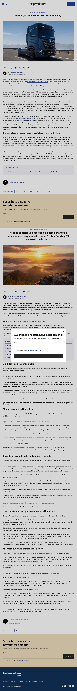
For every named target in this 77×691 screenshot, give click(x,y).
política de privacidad (35, 350)
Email (16, 342)
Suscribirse (38, 355)
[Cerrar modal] (63, 331)
